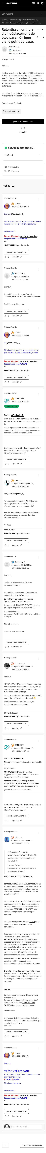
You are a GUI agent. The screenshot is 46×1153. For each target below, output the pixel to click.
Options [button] (40, 29)
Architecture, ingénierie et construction (23, 20)
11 (11, 1047)
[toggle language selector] (33, 3)
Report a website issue (32, 1145)
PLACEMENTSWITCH (12, 781)
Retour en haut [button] (5, 1145)
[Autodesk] (12, 3)
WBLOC (29, 501)
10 (12, 832)
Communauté (7, 14)
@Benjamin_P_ (17, 214)
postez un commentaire (23, 121)
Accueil (4, 20)
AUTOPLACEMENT (11, 772)
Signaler (23, 132)
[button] (43, 36)
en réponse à (20, 276)
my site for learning (28, 236)
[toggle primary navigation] (4, 3)
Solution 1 (8, 155)
